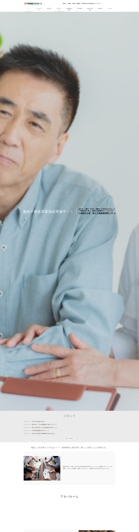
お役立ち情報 (90, 9)
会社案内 (79, 8)
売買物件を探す (59, 9)
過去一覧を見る (69, 438)
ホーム (29, 8)
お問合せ (100, 8)
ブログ (110, 8)
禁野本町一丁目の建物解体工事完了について (44, 424)
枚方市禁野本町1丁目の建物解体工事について (44, 427)
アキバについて (39, 9)
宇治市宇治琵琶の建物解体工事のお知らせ (43, 433)
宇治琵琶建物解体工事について (40, 430)
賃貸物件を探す (69, 9)
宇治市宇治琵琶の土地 (38, 421)
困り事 (49, 8)
